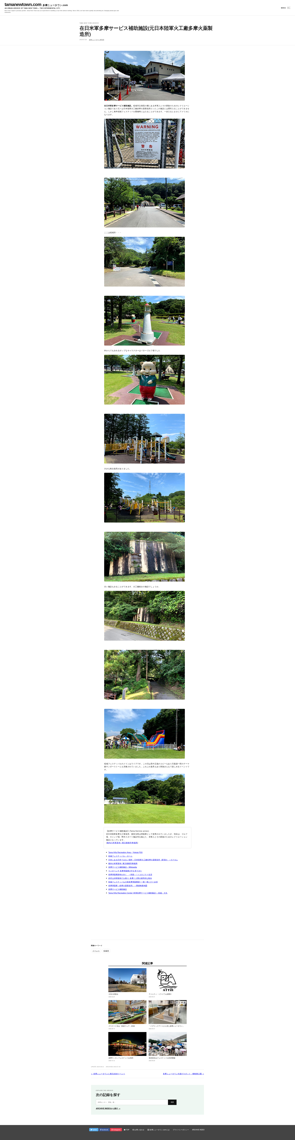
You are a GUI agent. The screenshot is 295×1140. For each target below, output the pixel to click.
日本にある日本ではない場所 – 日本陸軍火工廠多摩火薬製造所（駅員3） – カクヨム (143, 859)
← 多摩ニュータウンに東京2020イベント (108, 1073)
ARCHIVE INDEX (198, 1129)
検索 (172, 1102)
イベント (96, 950)
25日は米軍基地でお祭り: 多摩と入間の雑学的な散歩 (130, 878)
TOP (127, 1129)
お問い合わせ (139, 1129)
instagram (117, 1129)
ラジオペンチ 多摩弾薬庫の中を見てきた (125, 870)
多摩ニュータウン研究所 (96, 40)
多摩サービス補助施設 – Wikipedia (122, 867)
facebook (104, 1129)
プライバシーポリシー (181, 1129)
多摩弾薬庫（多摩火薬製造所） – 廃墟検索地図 (127, 885)
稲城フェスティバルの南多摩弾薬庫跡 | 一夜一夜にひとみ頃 (133, 882)
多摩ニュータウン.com (55, 5)
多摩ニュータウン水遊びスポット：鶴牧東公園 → (183, 1073)
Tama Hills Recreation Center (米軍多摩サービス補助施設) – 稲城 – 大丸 (137, 893)
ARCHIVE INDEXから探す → (108, 1108)
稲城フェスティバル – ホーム (120, 856)
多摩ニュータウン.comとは (159, 1129)
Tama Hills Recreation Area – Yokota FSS (125, 852)
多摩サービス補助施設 (117, 889)
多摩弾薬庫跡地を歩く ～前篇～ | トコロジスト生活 (130, 874)
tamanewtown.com (23, 4)
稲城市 (106, 950)
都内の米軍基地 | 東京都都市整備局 (122, 842)
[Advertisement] (147, 919)
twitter (94, 1129)
